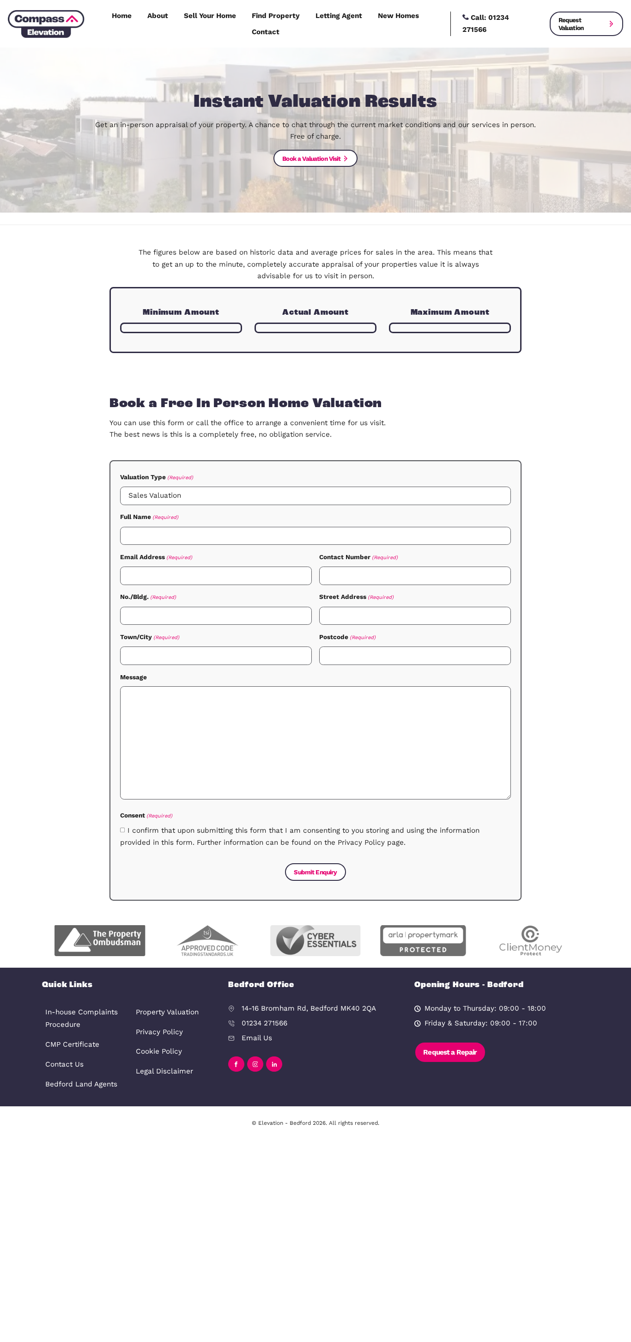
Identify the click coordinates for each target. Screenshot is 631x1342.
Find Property (276, 16)
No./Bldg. (148, 596)
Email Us (257, 1038)
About (157, 16)
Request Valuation (570, 23)
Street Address (356, 596)
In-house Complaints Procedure (81, 1018)
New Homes (398, 16)
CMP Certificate (72, 1044)
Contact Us (64, 1064)
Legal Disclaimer (164, 1071)
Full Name (149, 516)
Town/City (149, 636)
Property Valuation (167, 1012)
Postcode (347, 636)
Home (122, 16)
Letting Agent (339, 16)
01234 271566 (264, 1023)
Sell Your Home (210, 16)
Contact (265, 32)
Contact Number (358, 557)
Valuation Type (156, 477)
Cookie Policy (159, 1051)
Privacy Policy (159, 1032)
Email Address (156, 557)
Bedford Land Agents (81, 1084)
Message (133, 677)
